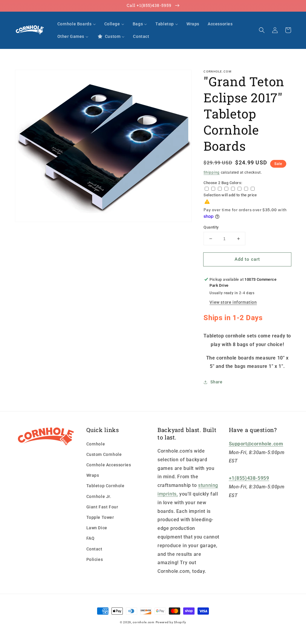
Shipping (212, 172)
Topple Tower (100, 517)
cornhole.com (143, 622)
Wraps (92, 475)
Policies (94, 559)
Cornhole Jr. (98, 496)
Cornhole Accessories (108, 464)
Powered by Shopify (171, 622)
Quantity (211, 227)
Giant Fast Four (102, 507)
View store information (233, 302)
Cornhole (95, 444)
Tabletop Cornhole (105, 485)
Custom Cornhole (104, 454)
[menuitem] (76, 24)
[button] (261, 30)
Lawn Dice (96, 527)
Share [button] (216, 382)
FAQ (90, 538)
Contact (94, 549)
